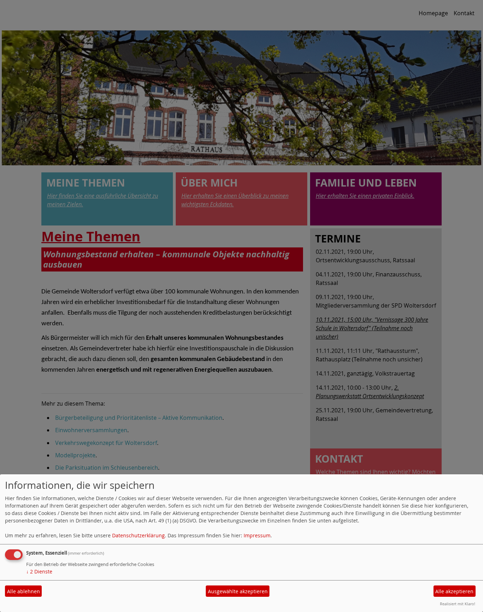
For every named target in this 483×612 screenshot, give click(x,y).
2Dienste (39, 571)
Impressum (257, 535)
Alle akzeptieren (454, 591)
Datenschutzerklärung (138, 535)
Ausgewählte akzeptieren (238, 591)
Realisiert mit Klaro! (457, 603)
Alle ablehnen (23, 591)
